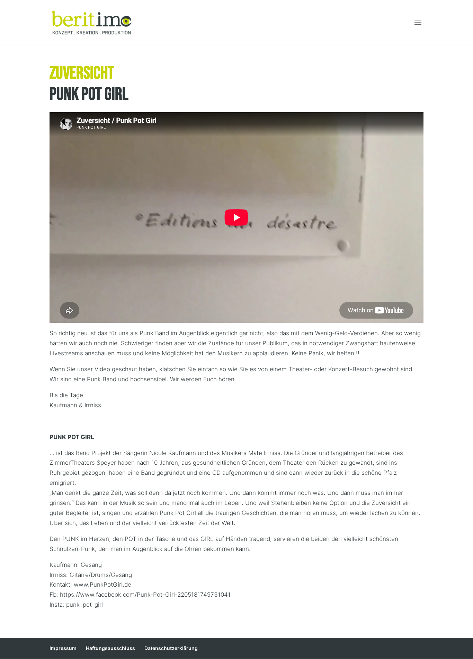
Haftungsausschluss (110, 648)
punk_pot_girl (84, 604)
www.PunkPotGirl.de (102, 584)
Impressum (63, 648)
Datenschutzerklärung (171, 648)
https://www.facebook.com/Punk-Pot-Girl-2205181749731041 (145, 594)
